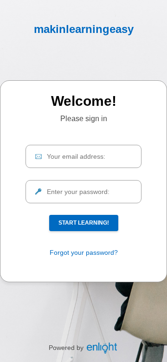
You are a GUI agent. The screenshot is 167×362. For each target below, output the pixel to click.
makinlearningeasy (84, 29)
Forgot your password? (84, 252)
